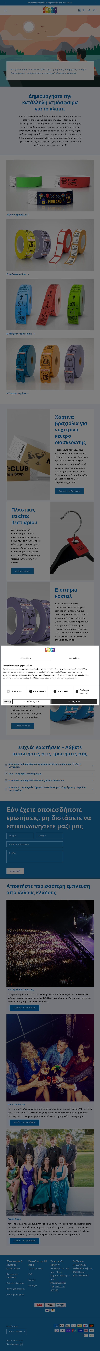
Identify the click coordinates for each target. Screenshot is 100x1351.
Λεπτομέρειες (74, 658)
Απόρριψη (7, 702)
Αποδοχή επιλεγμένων (31, 702)
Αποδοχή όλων (74, 702)
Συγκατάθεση (25, 658)
